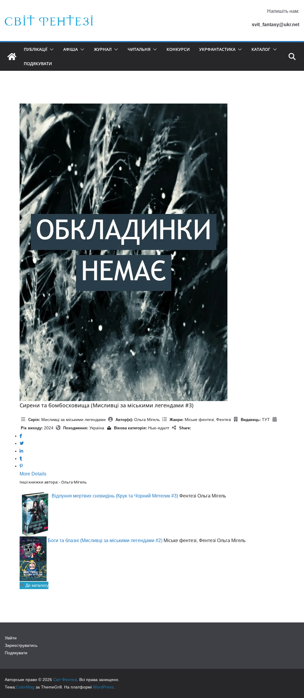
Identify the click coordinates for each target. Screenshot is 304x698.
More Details (33, 473)
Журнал (103, 49)
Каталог (260, 49)
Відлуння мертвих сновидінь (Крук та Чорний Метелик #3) (114, 495)
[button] (50, 49)
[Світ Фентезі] (12, 56)
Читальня (139, 49)
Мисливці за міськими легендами (73, 419)
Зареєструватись (21, 645)
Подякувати (38, 63)
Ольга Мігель (147, 419)
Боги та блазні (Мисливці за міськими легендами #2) (105, 540)
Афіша (70, 49)
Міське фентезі (199, 419)
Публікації (35, 49)
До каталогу (36, 585)
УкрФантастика (217, 49)
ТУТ (266, 419)
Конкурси (178, 49)
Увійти (11, 638)
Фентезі (223, 419)
